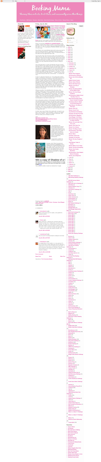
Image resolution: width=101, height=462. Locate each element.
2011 (69, 61)
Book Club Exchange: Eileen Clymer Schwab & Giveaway (50, 25)
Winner (70, 417)
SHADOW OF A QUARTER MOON (52, 43)
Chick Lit (70, 237)
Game (69, 284)
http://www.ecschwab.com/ (41, 117)
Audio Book (71, 194)
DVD (69, 263)
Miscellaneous (71, 330)
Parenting (70, 348)
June (70, 157)
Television (70, 390)
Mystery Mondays (72, 339)
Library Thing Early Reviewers (75, 309)
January (71, 166)
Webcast (70, 405)
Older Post (62, 256)
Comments (70, 42)
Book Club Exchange (44, 202)
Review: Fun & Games (74, 127)
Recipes (70, 357)
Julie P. (28, 25)
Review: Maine (72, 133)
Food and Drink (71, 278)
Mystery (70, 337)
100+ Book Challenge (73, 175)
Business (70, 236)
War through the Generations (75, 404)
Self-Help (70, 369)
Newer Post (38, 256)
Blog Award (71, 206)
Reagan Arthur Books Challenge (75, 354)
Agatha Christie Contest (74, 80)
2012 (69, 59)
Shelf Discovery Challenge (74, 374)
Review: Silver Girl (73, 108)
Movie (69, 334)
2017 (69, 50)
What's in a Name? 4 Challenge (75, 414)
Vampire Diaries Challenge (74, 398)
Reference (70, 358)
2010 (69, 167)
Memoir (70, 321)
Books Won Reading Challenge (75, 233)
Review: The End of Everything (76, 147)
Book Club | (40, 20)
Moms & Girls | (58, 20)
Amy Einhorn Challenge (73, 189)
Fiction (50, 202)
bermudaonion (43, 211)
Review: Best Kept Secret (74, 83)
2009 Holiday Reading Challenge (75, 177)
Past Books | (23, 20)
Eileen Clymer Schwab (58, 27)
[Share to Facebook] (40, 205)
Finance (70, 277)
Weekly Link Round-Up (73, 410)
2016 (69, 52)
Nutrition (70, 345)
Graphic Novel (71, 287)
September (71, 68)
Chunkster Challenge (73, 243)
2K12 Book (70, 184)
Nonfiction (70, 342)
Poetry (69, 351)
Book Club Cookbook (73, 432)
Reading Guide (71, 352)
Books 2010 (71, 218)
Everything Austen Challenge (75, 271)
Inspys (69, 301)
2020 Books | (29, 20)
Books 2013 (71, 222)
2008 (69, 171)
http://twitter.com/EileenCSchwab (43, 121)
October (71, 66)
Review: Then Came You (74, 125)
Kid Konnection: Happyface (75, 115)
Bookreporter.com (72, 437)
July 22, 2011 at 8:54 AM (44, 216)
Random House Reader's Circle (75, 454)
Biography (70, 204)
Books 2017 (71, 228)
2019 (69, 47)
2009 (69, 169)
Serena (41, 220)
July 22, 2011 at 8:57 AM (44, 237)
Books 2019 (71, 231)
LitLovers (70, 446)
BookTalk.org (71, 440)
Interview (70, 302)
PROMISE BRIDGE (60, 34)
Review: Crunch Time (74, 110)
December (71, 63)
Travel (69, 396)
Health (69, 292)
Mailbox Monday (72, 315)
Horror (69, 296)
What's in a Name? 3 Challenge (75, 411)
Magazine (70, 313)
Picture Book (71, 349)
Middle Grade (71, 325)
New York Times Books (73, 451)
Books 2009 (71, 216)
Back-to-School (71, 200)
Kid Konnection (71, 305)
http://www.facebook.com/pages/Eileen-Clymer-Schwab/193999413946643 (46, 119)
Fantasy (70, 272)
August (71, 70)
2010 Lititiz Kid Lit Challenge (75, 183)
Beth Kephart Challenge (73, 203)
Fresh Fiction (71, 443)
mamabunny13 (43, 234)
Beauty (69, 201)
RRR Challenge (71, 366)
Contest (70, 249)
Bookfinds (70, 435)
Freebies (70, 283)
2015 (69, 54)
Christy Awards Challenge (74, 242)
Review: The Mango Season (75, 128)
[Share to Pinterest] (42, 205)
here (63, 35)
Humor (69, 298)
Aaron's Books (71, 426)
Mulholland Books (72, 449)
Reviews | (35, 20)
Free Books (71, 281)
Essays (70, 269)
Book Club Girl (71, 434)
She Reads (70, 371)
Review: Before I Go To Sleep (75, 145)
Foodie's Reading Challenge (74, 280)
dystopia (70, 265)
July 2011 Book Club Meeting (75, 111)
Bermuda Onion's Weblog (74, 429)
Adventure (70, 187)
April (70, 160)
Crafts (69, 254)
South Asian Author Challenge (75, 381)
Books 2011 (71, 219)
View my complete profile (23, 44)
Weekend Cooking (72, 407)
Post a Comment (39, 254)
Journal (70, 304)
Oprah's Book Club (72, 452)
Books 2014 (71, 224)
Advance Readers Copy (73, 186)
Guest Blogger (61, 202)
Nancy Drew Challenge (73, 340)
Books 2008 (71, 215)
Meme (69, 319)
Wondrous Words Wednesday (75, 419)
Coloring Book (71, 248)
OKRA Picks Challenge (73, 346)
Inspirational (71, 299)
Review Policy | (66, 20)
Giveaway (55, 202)
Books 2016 (71, 227)
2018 (69, 49)
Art (69, 192)
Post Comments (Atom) (46, 259)
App (69, 190)
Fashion (70, 274)
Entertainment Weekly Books (74, 442)
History (70, 295)
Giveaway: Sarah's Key (74, 135)
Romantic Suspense (73, 364)
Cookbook (70, 251)
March (70, 162)
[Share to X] (39, 205)
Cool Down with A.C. (73, 253)
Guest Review (71, 290)
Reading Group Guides (73, 457)
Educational (71, 268)
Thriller (70, 395)
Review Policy (71, 361)
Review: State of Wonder (74, 82)
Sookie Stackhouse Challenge (75, 378)
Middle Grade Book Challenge (75, 327)
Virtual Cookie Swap (73, 402)
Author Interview (72, 197)
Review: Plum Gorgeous (74, 73)
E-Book (70, 266)
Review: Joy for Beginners (75, 155)
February (71, 164)
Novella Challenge (72, 343)
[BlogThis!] (37, 205)
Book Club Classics (72, 431)
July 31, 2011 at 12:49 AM (44, 252)
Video (69, 399)
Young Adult (71, 422)
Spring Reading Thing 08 (74, 386)
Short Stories (71, 377)
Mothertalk (70, 333)
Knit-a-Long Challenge (73, 307)
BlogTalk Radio (71, 207)
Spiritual (70, 384)
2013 (69, 57)
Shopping (70, 375)
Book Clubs (71, 213)
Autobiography (71, 198)
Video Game (71, 401)
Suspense (70, 387)
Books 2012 (71, 221)
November (71, 64)
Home (72, 20)
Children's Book (72, 239)
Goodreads (70, 445)
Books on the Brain (72, 438)
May (70, 159)
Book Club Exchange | (49, 20)
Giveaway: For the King (74, 137)
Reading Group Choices (73, 455)
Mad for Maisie (71, 312)
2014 (69, 56)
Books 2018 (71, 230)
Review (70, 360)
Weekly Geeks (71, 408)
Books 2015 (71, 225)
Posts (69, 40)
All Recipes (70, 428)
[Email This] (36, 205)
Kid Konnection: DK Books (75, 75)
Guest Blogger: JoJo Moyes (75, 117)
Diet (69, 262)
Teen (69, 389)
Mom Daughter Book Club (74, 331)
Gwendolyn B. (43, 241)
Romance (70, 363)
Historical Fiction (39, 203)
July (70, 71)
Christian (70, 240)
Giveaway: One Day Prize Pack (76, 113)
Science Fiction (71, 368)
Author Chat (71, 195)
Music (69, 336)
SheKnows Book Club (73, 372)
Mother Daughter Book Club (74, 448)
